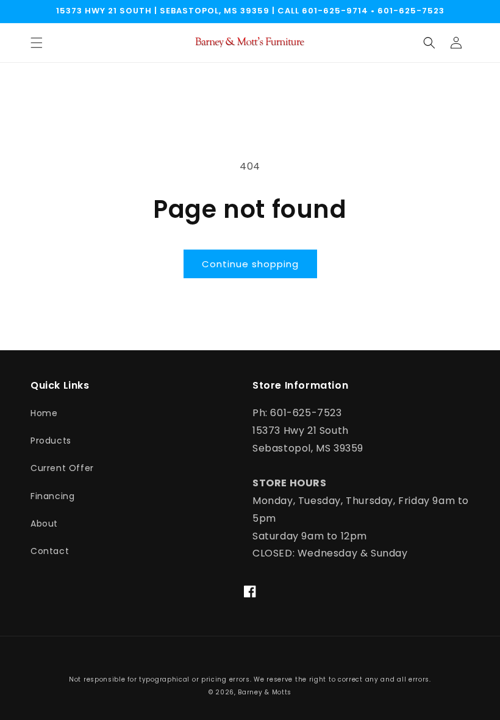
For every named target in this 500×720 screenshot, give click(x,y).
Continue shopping (250, 263)
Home (43, 413)
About (44, 523)
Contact (49, 551)
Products (50, 440)
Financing (52, 496)
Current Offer (62, 468)
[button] (36, 42)
